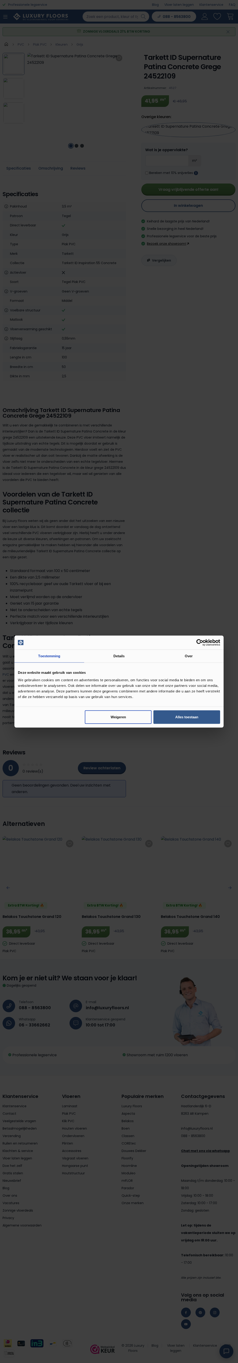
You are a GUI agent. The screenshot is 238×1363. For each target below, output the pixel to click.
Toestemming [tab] (49, 656)
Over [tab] (189, 656)
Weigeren (118, 717)
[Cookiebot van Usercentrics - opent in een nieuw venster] (199, 642)
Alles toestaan (186, 717)
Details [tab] (119, 656)
